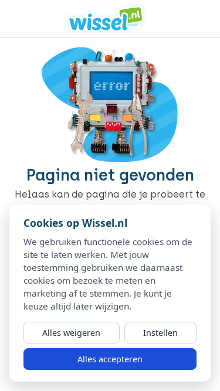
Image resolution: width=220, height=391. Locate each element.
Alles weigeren (71, 332)
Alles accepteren (110, 359)
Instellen (160, 332)
